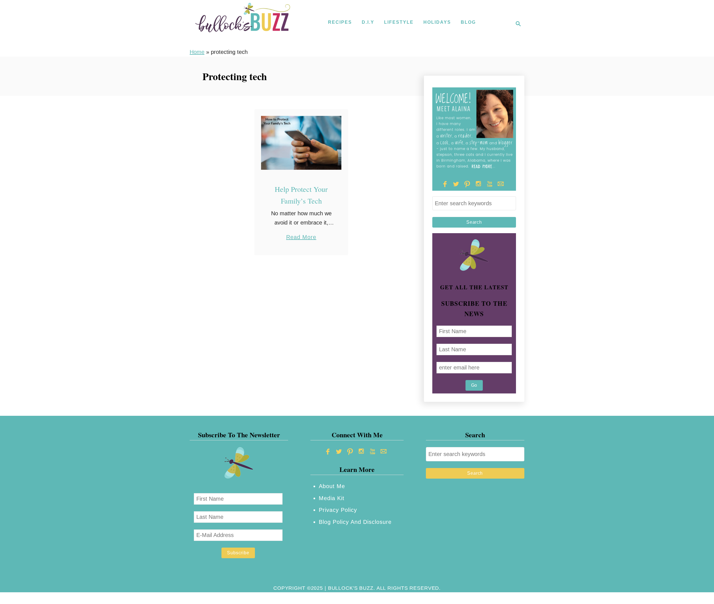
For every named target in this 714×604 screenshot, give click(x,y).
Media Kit (331, 498)
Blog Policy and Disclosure (355, 522)
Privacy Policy (338, 510)
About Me (332, 486)
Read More (301, 238)
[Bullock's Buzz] (242, 24)
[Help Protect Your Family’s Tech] (301, 143)
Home (197, 52)
